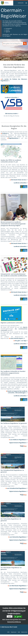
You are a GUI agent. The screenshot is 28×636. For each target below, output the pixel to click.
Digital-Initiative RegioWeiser (17, 442)
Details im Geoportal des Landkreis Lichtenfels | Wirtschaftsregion (17, 391)
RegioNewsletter (13, 138)
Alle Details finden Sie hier (18, 180)
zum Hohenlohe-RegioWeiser (18, 537)
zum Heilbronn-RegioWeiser (18, 439)
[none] (20, 2)
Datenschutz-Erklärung (14, 622)
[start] (8, 2)
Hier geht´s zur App (20, 340)
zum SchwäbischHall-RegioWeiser (16, 488)
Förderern (5, 133)
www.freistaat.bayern (16, 338)
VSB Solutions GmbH (11, 113)
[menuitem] (21, 3)
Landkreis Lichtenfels (11, 97)
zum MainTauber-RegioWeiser (17, 585)
